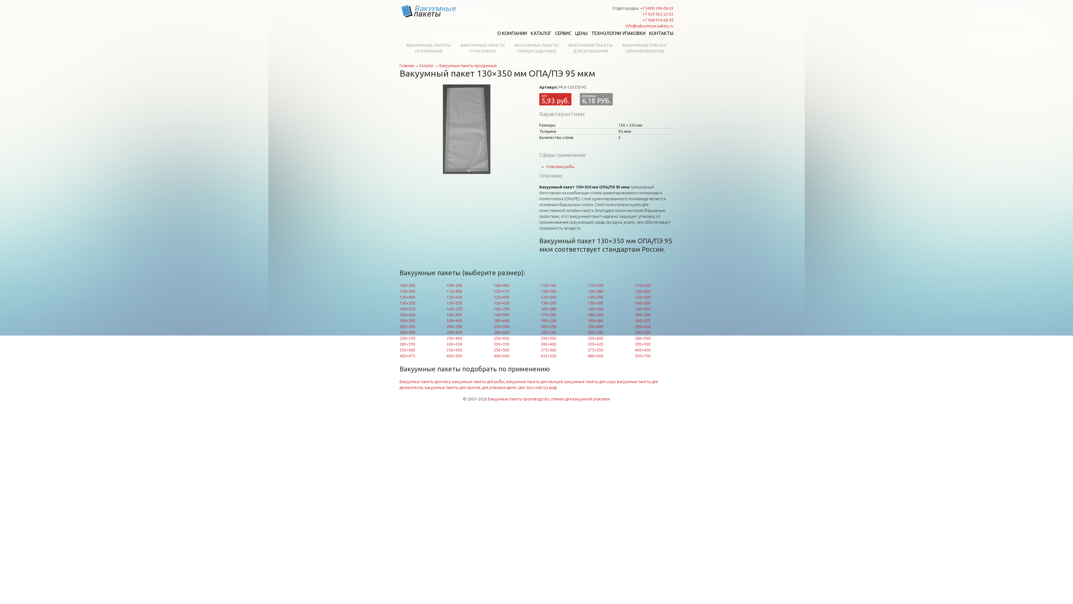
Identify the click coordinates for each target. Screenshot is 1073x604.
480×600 (595, 356)
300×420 (595, 344)
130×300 (407, 303)
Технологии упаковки (618, 33)
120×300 (643, 291)
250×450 (501, 338)
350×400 (407, 350)
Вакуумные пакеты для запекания (590, 48)
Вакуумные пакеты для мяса (425, 381)
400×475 (407, 356)
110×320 (643, 285)
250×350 (407, 338)
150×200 (548, 303)
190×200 (548, 320)
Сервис (563, 33)
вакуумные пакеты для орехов (452, 387)
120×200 (548, 291)
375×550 (595, 350)
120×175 (501, 291)
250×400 (454, 338)
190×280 (595, 320)
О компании (512, 33)
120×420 (454, 297)
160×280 (548, 309)
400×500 (454, 356)
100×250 (407, 285)
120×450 (501, 297)
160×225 (454, 309)
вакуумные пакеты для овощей (534, 381)
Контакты (661, 33)
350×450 (454, 350)
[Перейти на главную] (429, 11)
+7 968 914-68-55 (657, 20)
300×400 (548, 344)
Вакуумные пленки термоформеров (644, 48)
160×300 (595, 309)
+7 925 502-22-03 (657, 14)
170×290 (548, 315)
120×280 (595, 291)
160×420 (407, 315)
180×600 (501, 320)
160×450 (454, 315)
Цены (581, 33)
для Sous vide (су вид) (538, 387)
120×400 (407, 297)
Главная (407, 65)
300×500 (643, 344)
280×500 (643, 338)
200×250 (454, 326)
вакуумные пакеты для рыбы (478, 381)
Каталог (541, 33)
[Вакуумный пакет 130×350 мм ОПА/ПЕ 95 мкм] (466, 129)
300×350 (501, 344)
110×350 (407, 291)
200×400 (595, 326)
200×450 (407, 332)
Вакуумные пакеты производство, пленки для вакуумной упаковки (549, 399)
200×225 (643, 320)
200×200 (407, 326)
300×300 (454, 344)
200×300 (501, 326)
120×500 (548, 297)
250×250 (595, 332)
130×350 (454, 303)
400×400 (643, 350)
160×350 (643, 309)
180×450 (454, 320)
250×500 (548, 338)
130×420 (501, 303)
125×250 (595, 297)
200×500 (454, 332)
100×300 (454, 285)
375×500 (548, 350)
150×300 (595, 303)
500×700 (643, 356)
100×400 (501, 285)
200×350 (548, 326)
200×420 (643, 326)
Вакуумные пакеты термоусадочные (536, 48)
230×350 (548, 332)
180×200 (595, 315)
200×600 (501, 332)
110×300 (595, 285)
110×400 (454, 291)
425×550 (548, 356)
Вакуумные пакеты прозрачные (429, 48)
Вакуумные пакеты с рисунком (482, 48)
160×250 (501, 309)
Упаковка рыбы (560, 166)
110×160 (548, 285)
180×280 (407, 320)
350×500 (501, 350)
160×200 (643, 303)
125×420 (643, 297)
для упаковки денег (499, 387)
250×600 (595, 338)
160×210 (407, 309)
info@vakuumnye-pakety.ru (649, 26)
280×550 (407, 344)
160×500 (501, 315)
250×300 (643, 332)
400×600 (501, 356)
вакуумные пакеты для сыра (589, 381)
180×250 (643, 315)
